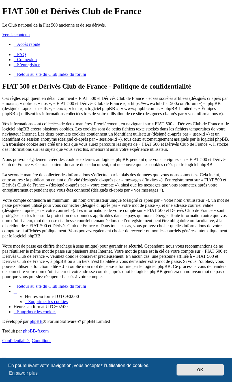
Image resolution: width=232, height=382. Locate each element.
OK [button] (200, 370)
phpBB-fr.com (36, 331)
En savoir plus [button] (23, 373)
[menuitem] (20, 54)
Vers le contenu (16, 34)
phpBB (36, 321)
